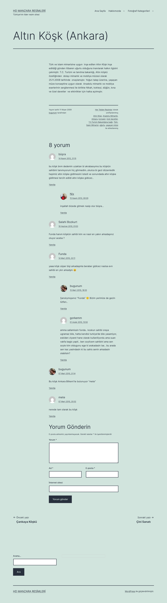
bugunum (53, 113)
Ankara (95, 119)
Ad (51, 468)
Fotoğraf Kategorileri (139, 11)
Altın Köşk (97, 116)
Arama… (17, 556)
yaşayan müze (112, 125)
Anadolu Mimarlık (110, 116)
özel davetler (112, 119)
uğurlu (102, 125)
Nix (72, 194)
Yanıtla (52, 184)
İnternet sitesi (56, 482)
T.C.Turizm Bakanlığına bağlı (101, 122)
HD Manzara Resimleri (29, 10)
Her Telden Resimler (103, 110)
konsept (102, 119)
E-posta (90, 468)
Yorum (53, 440)
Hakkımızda (114, 11)
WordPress (130, 591)
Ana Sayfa (100, 11)
